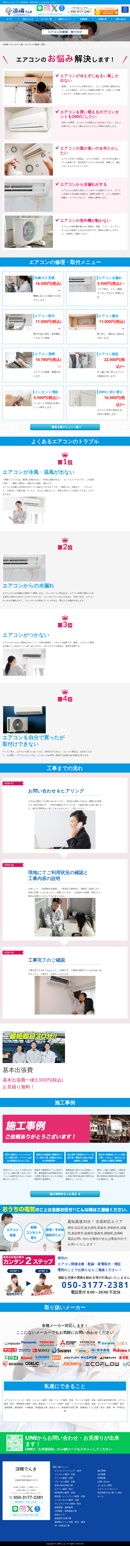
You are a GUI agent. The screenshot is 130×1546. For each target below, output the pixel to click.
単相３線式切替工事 (64, 1485)
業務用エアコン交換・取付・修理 (70, 1522)
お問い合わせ (104, 1481)
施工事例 (102, 1470)
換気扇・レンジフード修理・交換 (70, 1496)
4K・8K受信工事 (62, 1525)
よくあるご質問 (105, 1485)
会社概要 (102, 1474)
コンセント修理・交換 (65, 1474)
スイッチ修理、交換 (64, 1478)
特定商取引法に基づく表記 (110, 1492)
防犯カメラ (60, 1514)
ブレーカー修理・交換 (65, 1481)
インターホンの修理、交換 (67, 1500)
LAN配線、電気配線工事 (66, 1510)
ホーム (101, 1496)
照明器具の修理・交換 (65, 1492)
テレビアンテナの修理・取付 (68, 1503)
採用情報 (102, 1478)
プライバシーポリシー (108, 1489)
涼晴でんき (61, 1543)
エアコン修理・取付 (64, 1489)
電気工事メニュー (61, 1467)
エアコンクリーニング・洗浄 (68, 1470)
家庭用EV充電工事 (63, 1518)
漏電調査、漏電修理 (64, 1507)
